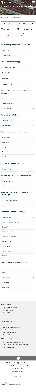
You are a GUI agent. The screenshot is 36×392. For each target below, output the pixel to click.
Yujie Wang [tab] (5, 282)
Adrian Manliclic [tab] (7, 120)
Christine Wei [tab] (6, 108)
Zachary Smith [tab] (6, 72)
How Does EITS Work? (10, 307)
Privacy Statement (18, 376)
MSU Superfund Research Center (13, 342)
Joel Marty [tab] (5, 186)
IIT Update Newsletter (9, 332)
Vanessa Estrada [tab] (7, 181)
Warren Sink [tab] (6, 55)
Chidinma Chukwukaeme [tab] (9, 200)
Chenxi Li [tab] (5, 272)
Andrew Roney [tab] (6, 241)
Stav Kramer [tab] (6, 157)
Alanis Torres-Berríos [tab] (8, 103)
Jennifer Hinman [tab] (7, 84)
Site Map (18, 374)
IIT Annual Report (8, 335)
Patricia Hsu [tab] (6, 142)
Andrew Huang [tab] (7, 268)
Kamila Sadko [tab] (6, 246)
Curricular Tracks (8, 310)
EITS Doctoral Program (15, 17)
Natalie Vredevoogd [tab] (8, 251)
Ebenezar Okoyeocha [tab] (9, 236)
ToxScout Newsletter (9, 330)
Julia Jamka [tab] (5, 205)
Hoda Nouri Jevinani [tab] (8, 67)
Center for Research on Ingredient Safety (16, 344)
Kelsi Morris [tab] (5, 147)
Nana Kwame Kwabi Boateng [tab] (11, 222)
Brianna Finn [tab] (6, 227)
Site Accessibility (18, 379)
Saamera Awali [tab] (6, 217)
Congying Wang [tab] (7, 256)
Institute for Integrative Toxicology (17, 6)
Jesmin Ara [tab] (5, 50)
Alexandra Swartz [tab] (7, 125)
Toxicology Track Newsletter (11, 327)
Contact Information (18, 371)
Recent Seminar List (9, 325)
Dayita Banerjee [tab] (7, 99)
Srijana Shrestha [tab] (7, 169)
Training (6, 17)
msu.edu (18, 382)
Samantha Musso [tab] (7, 232)
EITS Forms (6, 312)
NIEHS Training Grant (9, 347)
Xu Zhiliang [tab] (5, 287)
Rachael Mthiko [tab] (7, 152)
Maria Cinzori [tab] (6, 137)
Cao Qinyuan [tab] (6, 277)
